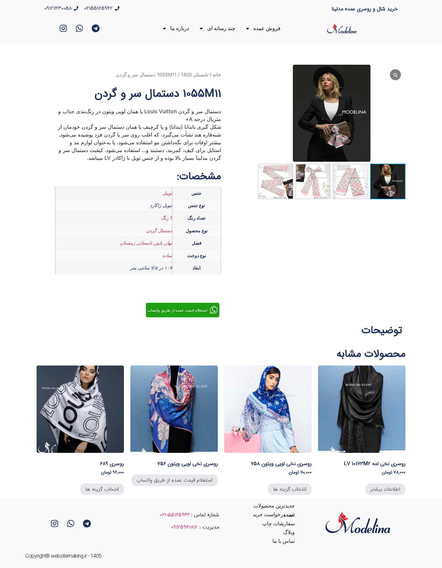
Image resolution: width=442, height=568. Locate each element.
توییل (167, 193)
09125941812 (184, 527)
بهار (168, 243)
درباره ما (179, 28)
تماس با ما (283, 541)
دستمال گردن (159, 230)
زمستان (127, 243)
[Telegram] (96, 28)
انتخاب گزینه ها (289, 489)
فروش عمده (267, 28)
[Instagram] (63, 28)
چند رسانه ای (221, 28)
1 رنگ (166, 218)
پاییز (158, 243)
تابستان (145, 243)
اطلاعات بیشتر (385, 489)
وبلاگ (289, 532)
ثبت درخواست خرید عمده (274, 515)
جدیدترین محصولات (274, 505)
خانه (217, 75)
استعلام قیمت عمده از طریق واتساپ (175, 480)
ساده (167, 255)
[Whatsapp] (80, 28)
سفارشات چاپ (278, 523)
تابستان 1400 (194, 75)
